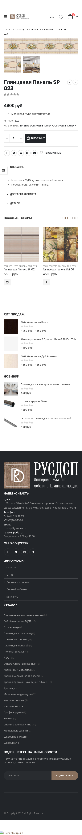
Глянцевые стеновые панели (35, 125)
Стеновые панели (65, 125)
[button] (63, 218)
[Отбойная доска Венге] (11, 326)
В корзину (38, 138)
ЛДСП (7, 657)
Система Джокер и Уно (17, 724)
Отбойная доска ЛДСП (17, 621)
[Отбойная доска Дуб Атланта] (11, 361)
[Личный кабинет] (52, 16)
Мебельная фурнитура (18, 694)
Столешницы (12, 627)
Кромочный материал (17, 669)
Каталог (33, 29)
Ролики (8, 718)
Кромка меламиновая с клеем (22, 676)
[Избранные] (61, 16)
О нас (9, 574)
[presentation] (8, 46)
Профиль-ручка (13, 712)
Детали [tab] (15, 203)
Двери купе (11, 688)
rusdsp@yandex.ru (15, 528)
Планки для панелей (16, 645)
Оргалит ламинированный (20, 663)
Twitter (14, 153)
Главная (11, 567)
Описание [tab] (17, 167)
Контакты (12, 596)
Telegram (32, 551)
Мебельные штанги (16, 730)
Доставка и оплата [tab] (23, 194)
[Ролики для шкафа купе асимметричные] (11, 389)
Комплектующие (14, 700)
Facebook (7, 153)
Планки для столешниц (18, 633)
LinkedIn (21, 153)
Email (34, 153)
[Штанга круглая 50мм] (11, 406)
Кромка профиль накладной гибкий (25, 682)
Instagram (24, 551)
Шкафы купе (11, 742)
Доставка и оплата (18, 582)
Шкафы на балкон (15, 736)
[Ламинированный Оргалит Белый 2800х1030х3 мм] (11, 344)
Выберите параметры (7, 282)
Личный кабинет (16, 589)
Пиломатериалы (14, 651)
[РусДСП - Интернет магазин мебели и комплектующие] (19, 16)
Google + (28, 153)
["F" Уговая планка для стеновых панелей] (11, 423)
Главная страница (15, 29)
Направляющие (13, 706)
